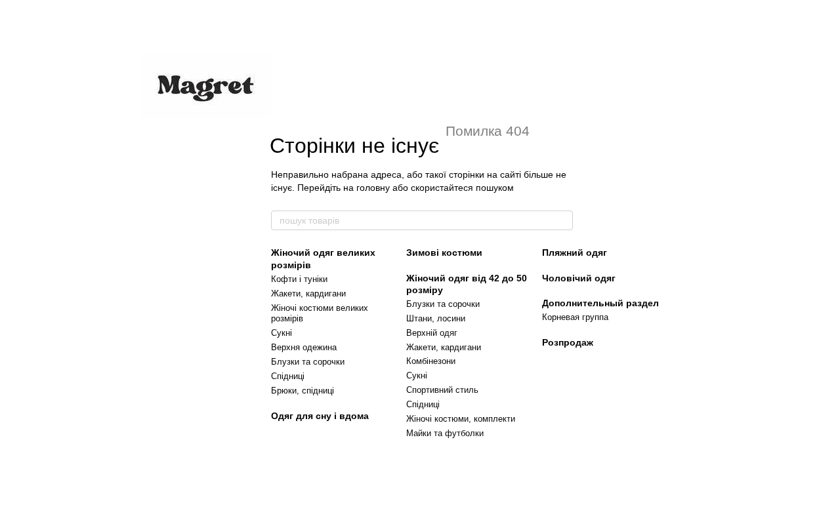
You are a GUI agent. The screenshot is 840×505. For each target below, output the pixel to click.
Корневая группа (575, 317)
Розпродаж (567, 342)
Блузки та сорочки (308, 362)
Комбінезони (430, 361)
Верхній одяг (431, 333)
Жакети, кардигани (308, 293)
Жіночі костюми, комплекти (460, 419)
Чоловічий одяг (579, 278)
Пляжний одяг (574, 252)
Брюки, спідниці (302, 390)
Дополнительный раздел (600, 303)
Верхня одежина (304, 347)
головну (373, 187)
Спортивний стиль (442, 390)
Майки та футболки (445, 433)
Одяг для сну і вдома (320, 416)
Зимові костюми (444, 252)
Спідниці (287, 376)
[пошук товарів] (562, 220)
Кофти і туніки (299, 279)
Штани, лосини (435, 318)
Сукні (281, 333)
